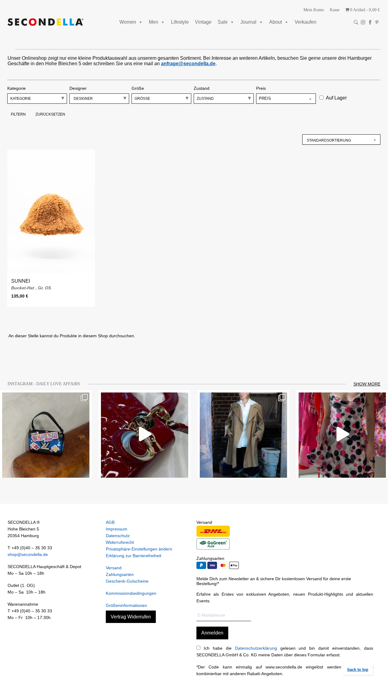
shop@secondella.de (28, 554)
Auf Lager (336, 97)
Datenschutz (118, 535)
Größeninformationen (126, 605)
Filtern (18, 114)
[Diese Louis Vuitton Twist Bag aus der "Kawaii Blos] (46, 434)
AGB (110, 522)
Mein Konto (313, 10)
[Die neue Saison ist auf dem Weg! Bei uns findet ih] (243, 434)
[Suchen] (356, 22)
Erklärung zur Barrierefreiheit (133, 555)
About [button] (275, 22)
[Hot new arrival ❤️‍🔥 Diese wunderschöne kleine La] (144, 434)
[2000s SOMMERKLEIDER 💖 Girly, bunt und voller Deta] (342, 434)
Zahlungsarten (120, 574)
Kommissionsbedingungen (131, 593)
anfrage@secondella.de (188, 63)
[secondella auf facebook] (370, 22)
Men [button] (153, 22)
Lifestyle (180, 22)
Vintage (203, 22)
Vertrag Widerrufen (131, 616)
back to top (357, 669)
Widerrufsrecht (120, 542)
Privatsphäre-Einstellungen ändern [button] (139, 549)
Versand (114, 567)
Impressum (116, 529)
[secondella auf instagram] (363, 22)
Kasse (335, 10)
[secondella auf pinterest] (377, 22)
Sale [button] (223, 22)
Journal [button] (248, 22)
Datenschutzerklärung (256, 648)
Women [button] (127, 22)
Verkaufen (305, 22)
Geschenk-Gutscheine (127, 581)
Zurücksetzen (50, 114)
